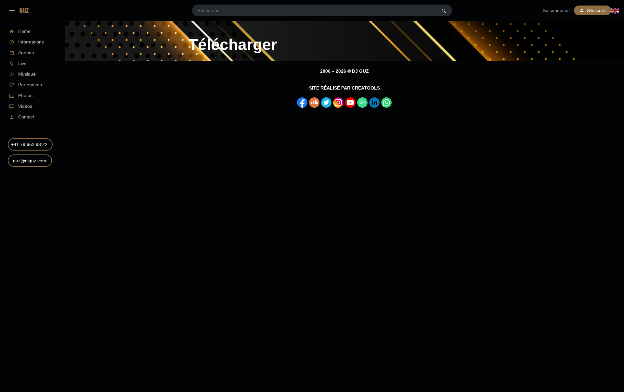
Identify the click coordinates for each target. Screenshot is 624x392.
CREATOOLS (366, 88)
